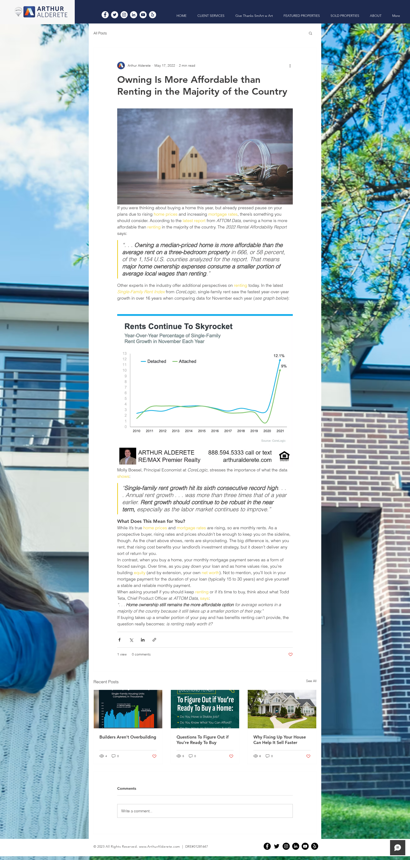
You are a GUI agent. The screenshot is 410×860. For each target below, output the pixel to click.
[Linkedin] (295, 846)
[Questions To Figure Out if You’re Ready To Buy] (205, 709)
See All (311, 681)
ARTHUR (50, 9)
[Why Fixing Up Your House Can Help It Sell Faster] (282, 709)
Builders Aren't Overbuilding (127, 737)
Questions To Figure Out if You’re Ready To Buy (202, 739)
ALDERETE (52, 15)
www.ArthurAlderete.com (159, 846)
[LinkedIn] (133, 14)
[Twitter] (114, 14)
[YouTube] (143, 14)
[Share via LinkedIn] (142, 639)
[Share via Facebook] (119, 639)
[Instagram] (124, 14)
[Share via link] (154, 639)
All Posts (100, 33)
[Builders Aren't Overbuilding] (128, 709)
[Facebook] (105, 14)
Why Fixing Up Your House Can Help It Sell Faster (279, 739)
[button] (310, 33)
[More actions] (290, 65)
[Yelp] (152, 14)
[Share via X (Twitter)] (131, 639)
